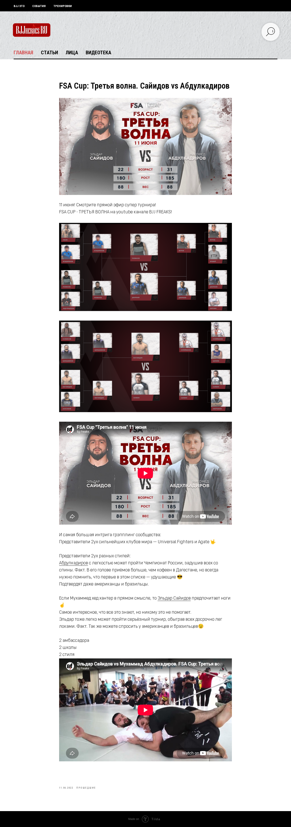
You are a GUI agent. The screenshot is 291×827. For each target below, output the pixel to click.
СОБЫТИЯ (39, 6)
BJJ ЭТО (19, 6)
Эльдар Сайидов (174, 598)
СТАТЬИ (49, 52)
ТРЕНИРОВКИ (62, 6)
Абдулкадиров (73, 563)
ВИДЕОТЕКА (98, 52)
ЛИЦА (72, 52)
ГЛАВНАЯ (23, 52)
